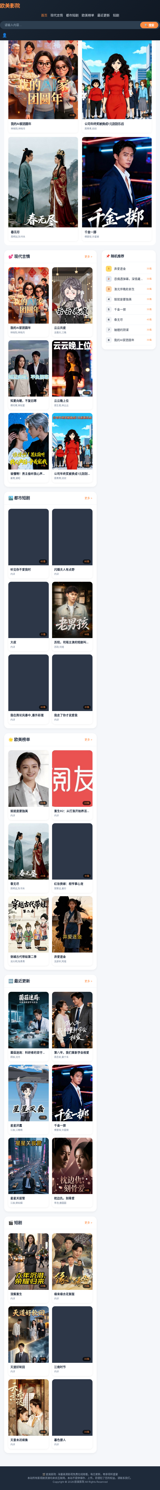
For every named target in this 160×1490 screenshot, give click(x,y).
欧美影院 (10, 6)
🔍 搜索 (149, 25)
